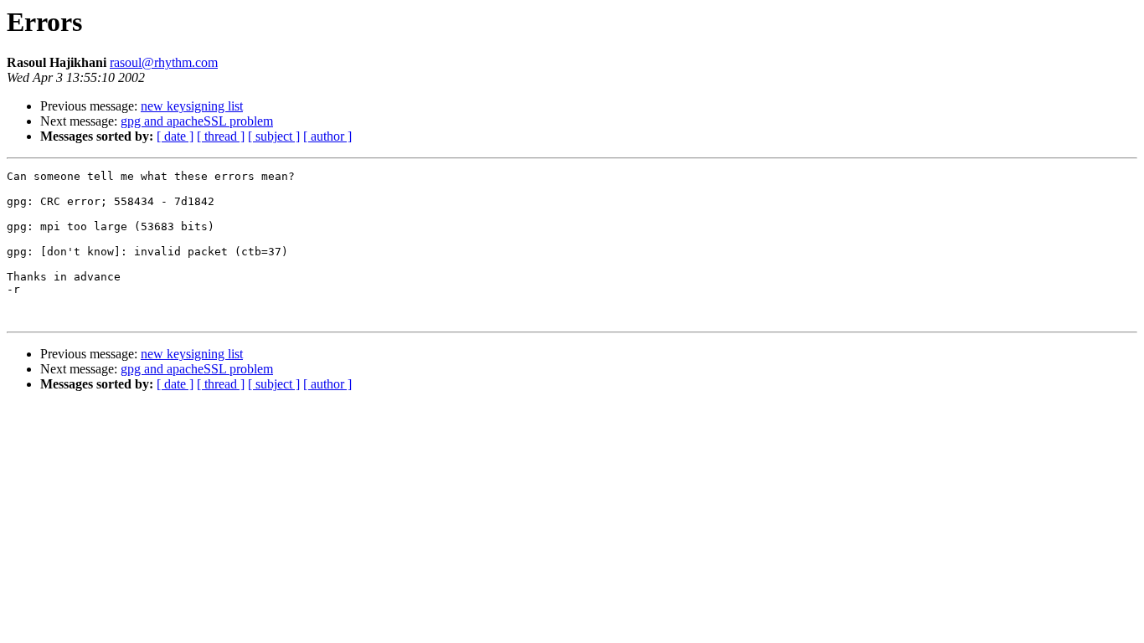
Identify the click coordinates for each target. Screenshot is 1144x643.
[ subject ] (274, 136)
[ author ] (327, 136)
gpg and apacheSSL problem (197, 121)
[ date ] (175, 136)
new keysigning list (192, 106)
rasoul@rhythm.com (164, 62)
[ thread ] (221, 136)
